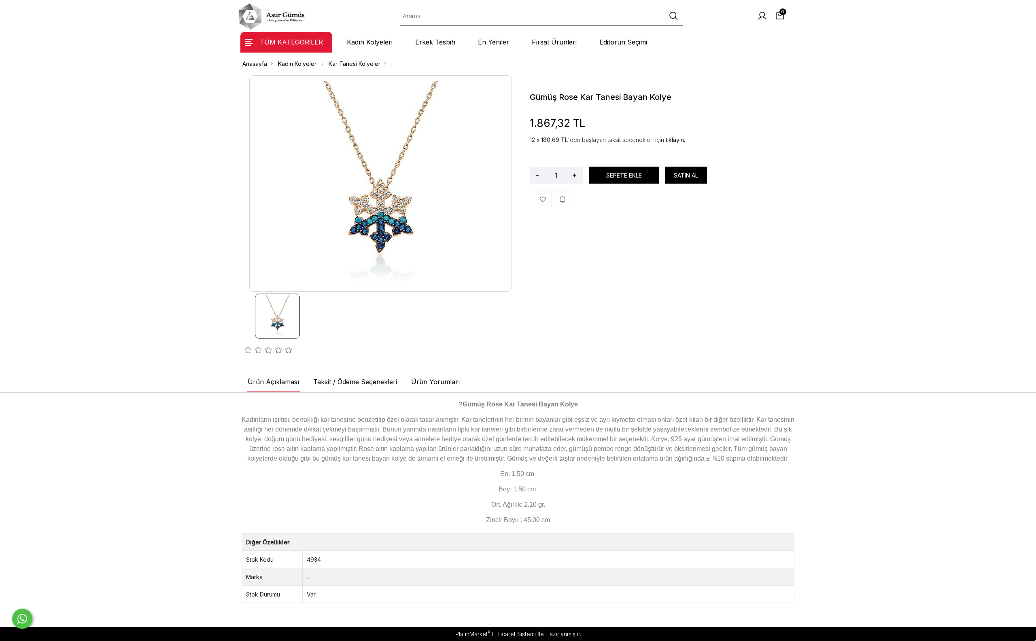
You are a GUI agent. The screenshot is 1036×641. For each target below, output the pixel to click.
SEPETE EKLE (624, 175)
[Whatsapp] (22, 619)
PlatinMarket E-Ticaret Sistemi (495, 633)
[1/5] (248, 351)
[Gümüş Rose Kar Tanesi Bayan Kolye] (381, 183)
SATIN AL (686, 175)
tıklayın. (675, 139)
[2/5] (253, 351)
